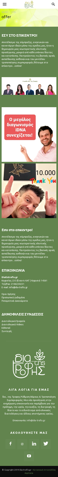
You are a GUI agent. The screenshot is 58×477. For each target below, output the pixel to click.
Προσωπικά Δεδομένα (13, 297)
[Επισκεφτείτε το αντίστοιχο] (29, 134)
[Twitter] (46, 444)
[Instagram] (22, 444)
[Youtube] (29, 456)
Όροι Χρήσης (9, 294)
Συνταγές (7, 331)
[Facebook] (10, 444)
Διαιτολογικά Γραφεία (13, 321)
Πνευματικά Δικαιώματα (15, 301)
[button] (53, 4)
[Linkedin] (34, 444)
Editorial (6, 328)
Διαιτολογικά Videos (13, 324)
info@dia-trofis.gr (36, 420)
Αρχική (5, 12)
